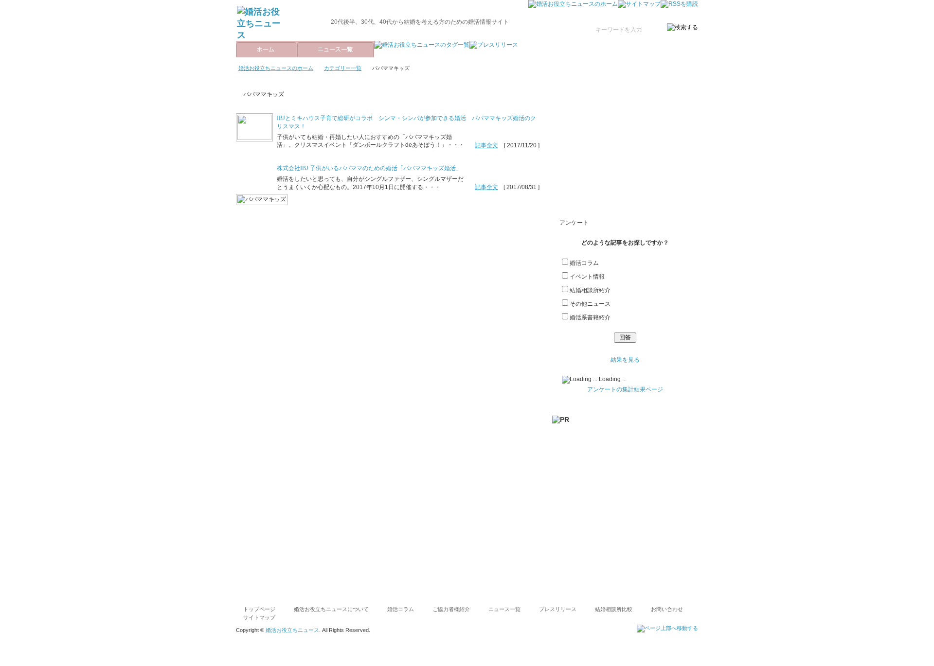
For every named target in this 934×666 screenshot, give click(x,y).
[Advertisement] (625, 138)
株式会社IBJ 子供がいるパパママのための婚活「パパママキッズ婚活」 (369, 168)
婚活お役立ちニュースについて (331, 609)
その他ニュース (590, 303)
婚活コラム (584, 263)
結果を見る (625, 359)
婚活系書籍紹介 (590, 317)
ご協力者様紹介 (451, 609)
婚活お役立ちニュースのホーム (275, 68)
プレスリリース (557, 609)
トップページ (259, 609)
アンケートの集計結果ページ (625, 389)
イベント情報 (587, 276)
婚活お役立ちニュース (292, 630)
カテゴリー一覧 (342, 68)
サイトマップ (259, 617)
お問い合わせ (667, 609)
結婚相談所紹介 (590, 290)
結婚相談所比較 (613, 609)
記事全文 (486, 145)
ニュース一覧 (504, 609)
